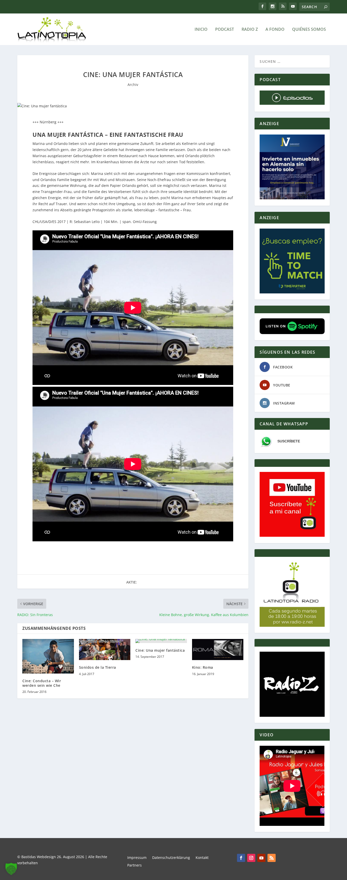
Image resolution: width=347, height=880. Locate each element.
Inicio (201, 29)
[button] (11, 869)
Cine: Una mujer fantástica (160, 650)
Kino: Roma (202, 667)
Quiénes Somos (309, 29)
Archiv (133, 84)
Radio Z (250, 29)
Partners (134, 865)
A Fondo (275, 29)
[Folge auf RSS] (271, 858)
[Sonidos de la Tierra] (105, 649)
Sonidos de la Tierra (97, 667)
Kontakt (202, 858)
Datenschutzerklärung (171, 858)
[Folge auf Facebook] (241, 858)
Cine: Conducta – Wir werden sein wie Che (41, 683)
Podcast (224, 29)
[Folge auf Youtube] (261, 858)
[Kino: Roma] (218, 649)
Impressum (137, 858)
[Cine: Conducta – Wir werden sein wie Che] (48, 656)
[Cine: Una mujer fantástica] (161, 641)
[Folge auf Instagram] (251, 858)
